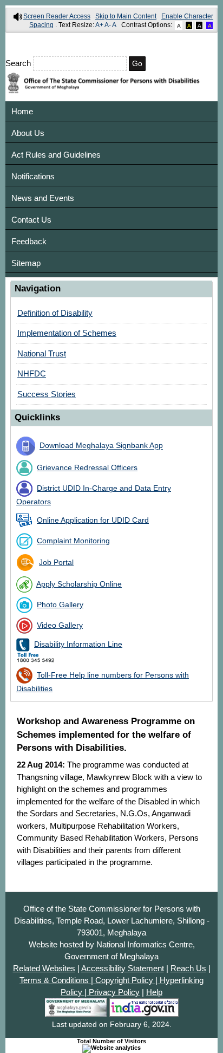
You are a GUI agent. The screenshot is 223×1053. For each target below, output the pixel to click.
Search (19, 63)
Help (154, 992)
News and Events (42, 198)
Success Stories (46, 394)
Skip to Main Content (125, 16)
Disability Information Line (78, 644)
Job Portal (56, 562)
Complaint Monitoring (73, 541)
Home (22, 111)
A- (107, 25)
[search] (111, 63)
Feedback (29, 241)
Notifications (33, 176)
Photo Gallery (60, 605)
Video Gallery (60, 625)
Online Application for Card (93, 520)
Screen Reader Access (56, 16)
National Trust (41, 353)
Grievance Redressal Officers (87, 468)
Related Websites (44, 968)
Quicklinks (37, 417)
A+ (99, 25)
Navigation (38, 288)
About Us (27, 133)
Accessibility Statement (122, 968)
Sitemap (26, 263)
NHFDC (31, 373)
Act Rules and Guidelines (56, 154)
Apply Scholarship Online (79, 584)
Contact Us (31, 219)
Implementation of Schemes (66, 332)
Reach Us (188, 968)
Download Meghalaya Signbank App (101, 446)
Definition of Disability (55, 312)
